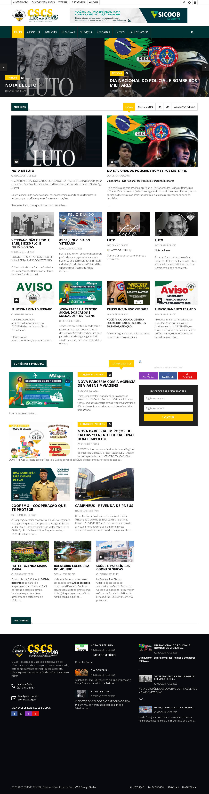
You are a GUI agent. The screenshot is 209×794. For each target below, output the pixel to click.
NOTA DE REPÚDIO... (103, 645)
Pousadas (103, 32)
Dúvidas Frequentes (43, 2)
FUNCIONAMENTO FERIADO (31, 309)
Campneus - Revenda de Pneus (104, 505)
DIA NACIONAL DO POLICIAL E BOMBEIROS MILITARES (48, 83)
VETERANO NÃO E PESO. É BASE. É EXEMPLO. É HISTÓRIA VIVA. (30, 243)
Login (94, 2)
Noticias (12, 73)
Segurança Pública (184, 107)
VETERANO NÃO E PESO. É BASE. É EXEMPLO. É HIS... (174, 678)
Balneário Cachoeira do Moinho (71, 567)
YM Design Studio (86, 787)
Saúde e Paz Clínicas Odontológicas (113, 567)
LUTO (111, 240)
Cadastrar (168, 417)
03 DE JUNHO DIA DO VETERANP (74, 241)
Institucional (145, 107)
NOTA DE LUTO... (101, 691)
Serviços (86, 32)
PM (159, 107)
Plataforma (78, 2)
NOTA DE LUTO (22, 171)
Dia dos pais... (100, 670)
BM (167, 107)
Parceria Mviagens (131, 85)
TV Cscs (120, 32)
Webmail (63, 2)
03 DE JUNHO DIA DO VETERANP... (174, 707)
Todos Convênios (121, 363)
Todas (129, 107)
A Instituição (20, 2)
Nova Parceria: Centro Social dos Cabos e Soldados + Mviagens (78, 312)
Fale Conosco (139, 32)
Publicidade (118, 78)
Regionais (68, 32)
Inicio (18, 32)
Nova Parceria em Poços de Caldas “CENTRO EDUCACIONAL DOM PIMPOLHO (106, 435)
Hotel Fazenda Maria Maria (29, 567)
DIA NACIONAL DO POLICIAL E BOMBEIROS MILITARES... (172, 647)
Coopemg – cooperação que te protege (38, 507)
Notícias (51, 32)
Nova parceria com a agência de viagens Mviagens (107, 383)
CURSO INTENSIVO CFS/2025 (127, 309)
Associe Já (33, 32)
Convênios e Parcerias (92, 374)
